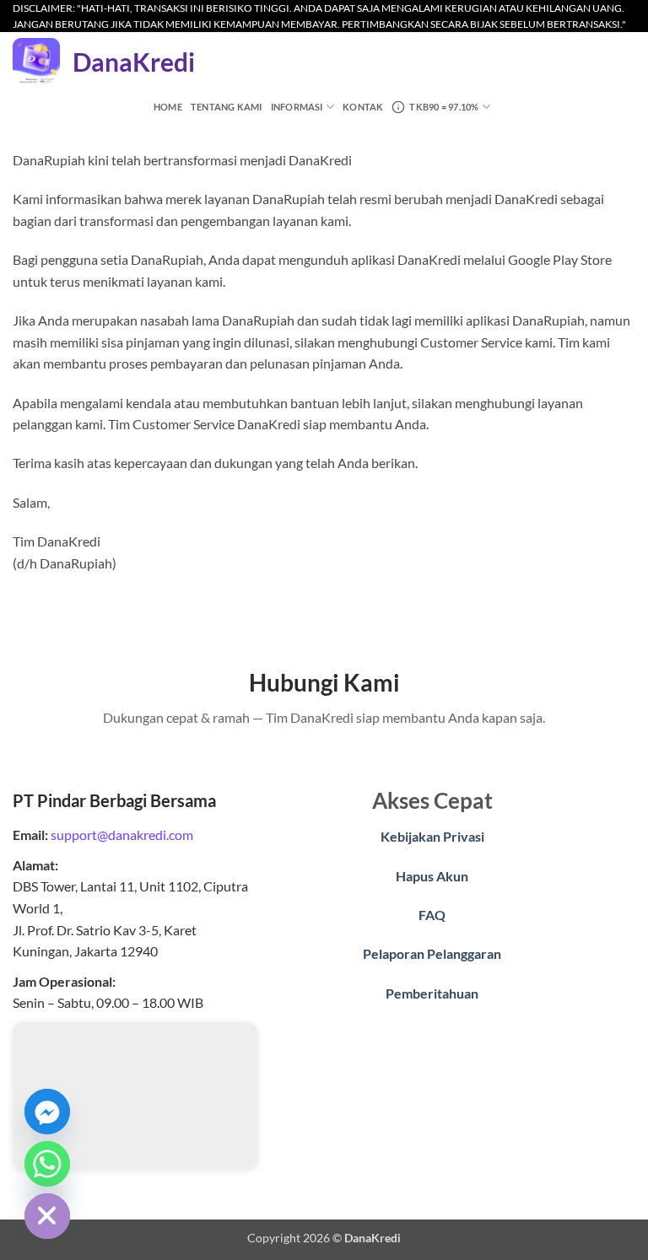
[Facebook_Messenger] (47, 1111)
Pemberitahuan (432, 993)
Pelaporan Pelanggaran (432, 953)
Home (168, 106)
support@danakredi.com (122, 835)
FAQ (432, 915)
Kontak (363, 106)
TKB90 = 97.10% (443, 106)
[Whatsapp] (47, 1164)
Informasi (297, 106)
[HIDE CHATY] (47, 1216)
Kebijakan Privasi (432, 836)
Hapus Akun (432, 876)
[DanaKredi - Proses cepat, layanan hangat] (36, 61)
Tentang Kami (226, 106)
